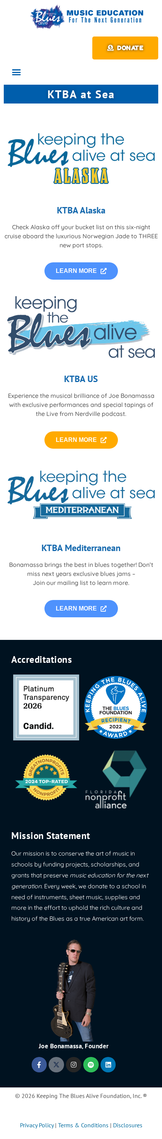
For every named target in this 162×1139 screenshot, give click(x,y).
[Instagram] (73, 1064)
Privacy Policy (36, 1125)
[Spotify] (91, 1064)
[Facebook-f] (39, 1064)
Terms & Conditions (83, 1125)
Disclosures (127, 1125)
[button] (16, 72)
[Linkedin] (108, 1064)
